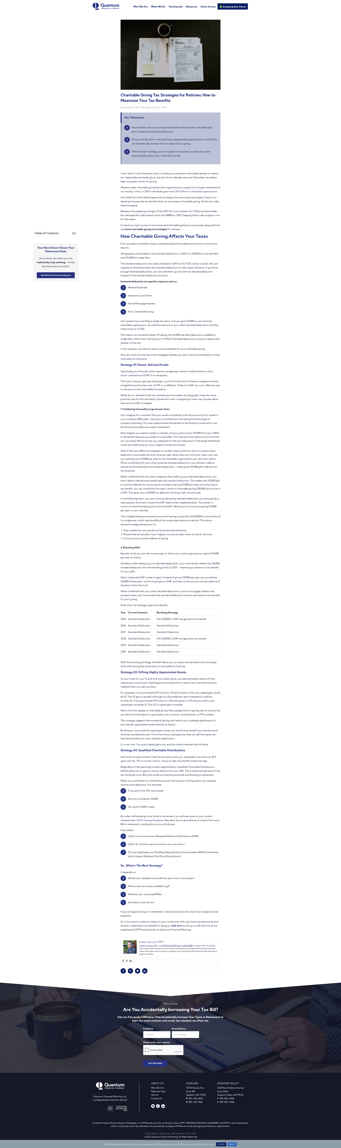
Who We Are (157, 1088)
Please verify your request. (157, 1042)
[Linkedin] (130, 961)
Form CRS (191, 1133)
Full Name (149, 1028)
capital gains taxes (131, 682)
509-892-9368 (227, 1098)
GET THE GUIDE (155, 1063)
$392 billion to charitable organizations (196, 191)
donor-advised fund (132, 375)
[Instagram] (127, 961)
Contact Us (156, 1098)
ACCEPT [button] (221, 1144)
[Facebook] (123, 961)
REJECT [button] (232, 1144)
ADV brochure (178, 1133)
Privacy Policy (151, 1133)
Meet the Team (158, 1091)
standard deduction (178, 480)
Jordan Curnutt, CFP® (148, 945)
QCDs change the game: (149, 820)
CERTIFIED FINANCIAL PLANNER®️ (176, 945)
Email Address (179, 1028)
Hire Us (154, 1095)
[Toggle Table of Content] (73, 233)
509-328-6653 (195, 1098)
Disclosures (165, 1133)
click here (176, 925)
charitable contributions (134, 358)
